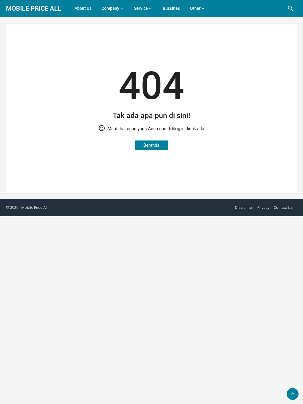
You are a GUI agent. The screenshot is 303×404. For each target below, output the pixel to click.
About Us (83, 8)
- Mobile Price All (33, 207)
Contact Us (283, 207)
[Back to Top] (293, 394)
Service (141, 8)
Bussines (171, 8)
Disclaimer (244, 207)
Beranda (151, 145)
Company (110, 8)
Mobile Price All (33, 8)
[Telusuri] (290, 10)
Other (195, 8)
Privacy (263, 207)
